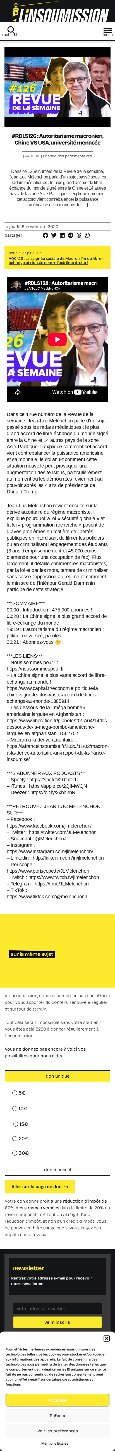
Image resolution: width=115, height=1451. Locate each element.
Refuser (58, 1415)
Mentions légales (54, 1443)
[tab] (57, 1076)
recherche (11, 34)
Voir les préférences (57, 1430)
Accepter (58, 1400)
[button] (106, 1338)
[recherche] (11, 30)
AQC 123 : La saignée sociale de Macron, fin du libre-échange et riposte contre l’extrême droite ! (56, 260)
